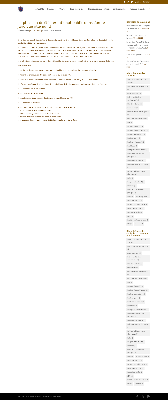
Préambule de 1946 (135, 208)
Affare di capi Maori (134, 55)
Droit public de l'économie (137, 150)
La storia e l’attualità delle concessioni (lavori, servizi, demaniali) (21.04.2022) (137, 45)
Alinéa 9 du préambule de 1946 (136, 81)
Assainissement (134, 93)
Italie (130, 197)
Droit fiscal (132, 146)
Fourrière (131, 186)
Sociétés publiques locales (137, 220)
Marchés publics (142, 197)
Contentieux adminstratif (137, 118)
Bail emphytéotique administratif (134, 98)
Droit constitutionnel (135, 142)
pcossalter (24, 31)
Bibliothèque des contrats (99, 9)
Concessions (132, 108)
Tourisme (139, 224)
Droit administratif (135, 126)
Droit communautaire (136, 134)
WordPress (57, 396)
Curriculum (146, 2)
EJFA (130, 178)
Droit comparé (133, 138)
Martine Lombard (134, 200)
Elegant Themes (34, 396)
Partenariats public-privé (137, 204)
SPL (129, 224)
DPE (129, 122)
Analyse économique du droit (137, 88)
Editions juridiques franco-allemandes (136, 172)
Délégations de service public (137, 166)
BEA (130, 104)
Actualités (39, 9)
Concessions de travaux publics (138, 113)
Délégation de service (136, 160)
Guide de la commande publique (135, 191)
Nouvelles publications (51, 31)
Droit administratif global (137, 130)
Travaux (50, 9)
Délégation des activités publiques (135, 155)
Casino (138, 104)
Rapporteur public (134, 212)
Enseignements (76, 9)
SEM (130, 216)
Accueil (137, 2)
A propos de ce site (137, 9)
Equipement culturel (135, 182)
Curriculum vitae (119, 9)
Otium (62, 9)
